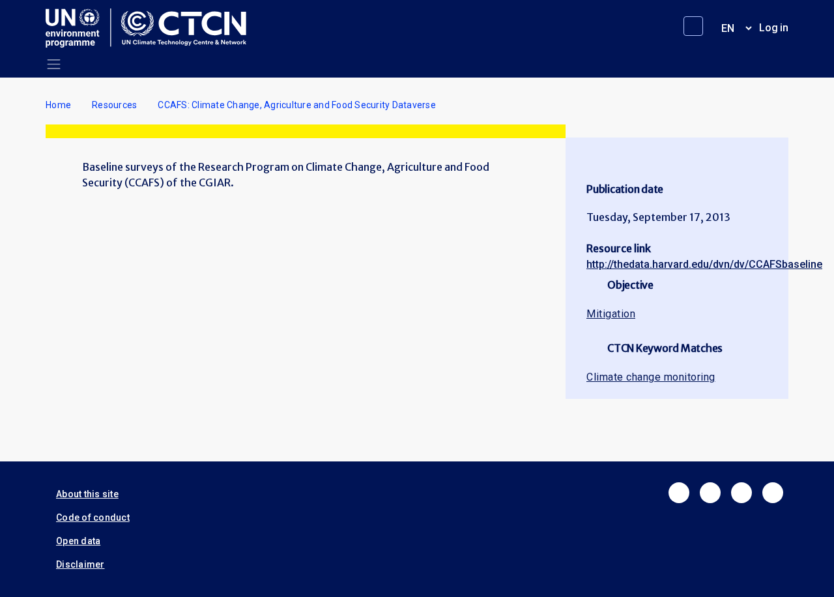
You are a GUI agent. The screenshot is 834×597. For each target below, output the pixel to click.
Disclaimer (80, 564)
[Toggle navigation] (54, 64)
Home (58, 105)
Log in (773, 28)
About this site (87, 494)
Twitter (710, 492)
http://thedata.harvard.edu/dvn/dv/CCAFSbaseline (704, 264)
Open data (78, 541)
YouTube (772, 492)
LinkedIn (741, 492)
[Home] (151, 28)
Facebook (678, 492)
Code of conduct (93, 517)
